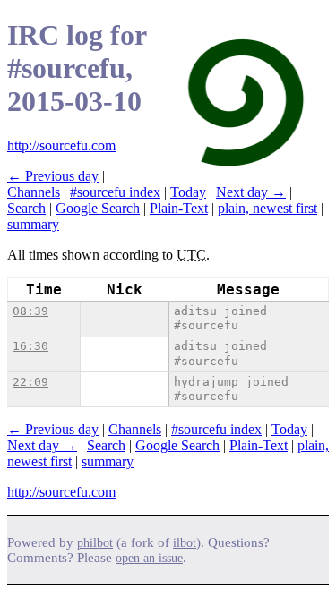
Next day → (251, 192)
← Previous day (53, 175)
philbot (95, 543)
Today (188, 192)
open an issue (149, 558)
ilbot (184, 543)
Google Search (98, 208)
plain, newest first (267, 208)
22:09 (30, 381)
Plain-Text (179, 208)
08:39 (30, 311)
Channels (33, 192)
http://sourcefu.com (61, 145)
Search (26, 208)
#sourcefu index (115, 192)
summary (33, 224)
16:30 (30, 346)
